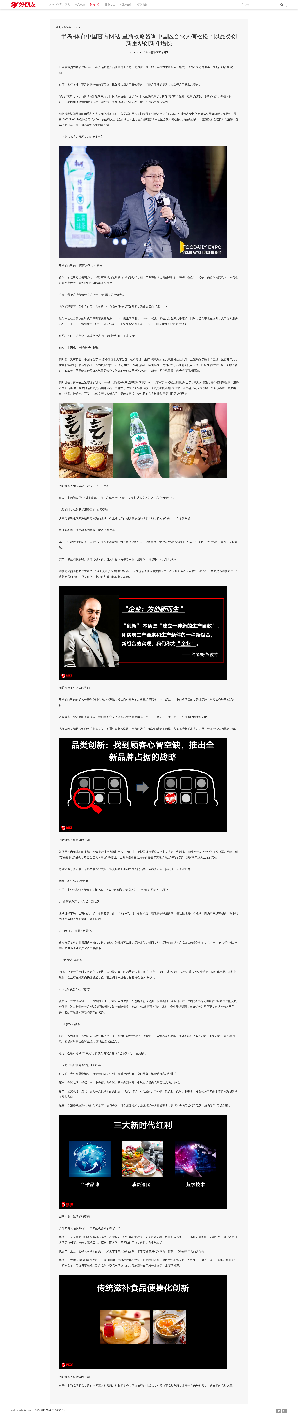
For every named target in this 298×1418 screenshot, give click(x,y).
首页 (58, 27)
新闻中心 (68, 27)
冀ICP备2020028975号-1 (53, 1410)
